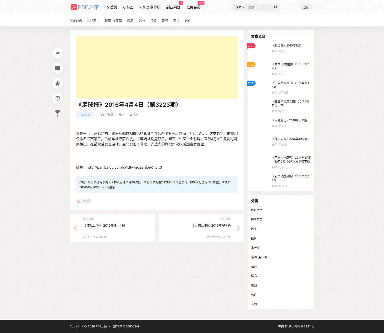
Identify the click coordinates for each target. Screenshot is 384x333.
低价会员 (193, 6)
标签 (130, 7)
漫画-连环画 (259, 257)
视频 (254, 285)
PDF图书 (256, 210)
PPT (253, 228)
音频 (254, 304)
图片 (254, 238)
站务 (254, 266)
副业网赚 (173, 6)
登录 (306, 7)
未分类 (255, 247)
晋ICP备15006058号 (125, 326)
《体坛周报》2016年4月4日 (104, 225)
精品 (254, 275)
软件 (254, 294)
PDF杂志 (85, 114)
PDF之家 (101, 326)
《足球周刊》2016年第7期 (211, 225)
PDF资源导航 (149, 7)
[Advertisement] (157, 67)
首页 (113, 7)
